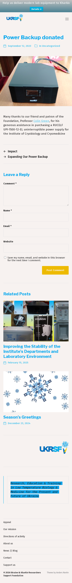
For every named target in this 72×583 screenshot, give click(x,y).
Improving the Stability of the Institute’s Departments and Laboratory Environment (31, 351)
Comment (10, 183)
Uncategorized (51, 45)
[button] (67, 19)
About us (8, 543)
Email (7, 226)
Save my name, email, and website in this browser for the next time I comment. (36, 259)
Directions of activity (14, 536)
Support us (9, 565)
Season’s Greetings (22, 417)
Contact (7, 557)
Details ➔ (36, 9)
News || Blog (10, 550)
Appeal (7, 522)
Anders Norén (62, 572)
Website (8, 241)
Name (7, 210)
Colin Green (41, 121)
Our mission (9, 529)
